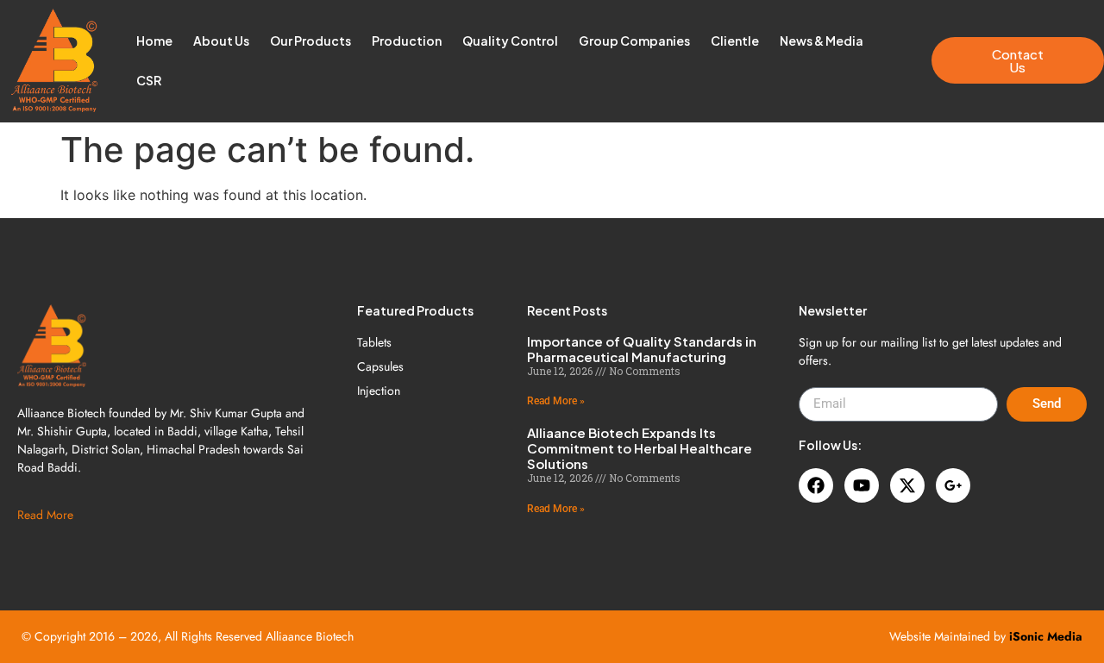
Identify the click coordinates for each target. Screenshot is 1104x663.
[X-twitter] (907, 485)
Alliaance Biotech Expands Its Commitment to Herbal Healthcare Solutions (639, 448)
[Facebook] (816, 485)
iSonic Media (1045, 636)
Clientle (735, 40)
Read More (45, 514)
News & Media (821, 40)
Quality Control (510, 40)
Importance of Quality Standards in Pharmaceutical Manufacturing (641, 349)
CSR (148, 80)
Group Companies (634, 40)
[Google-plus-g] (953, 485)
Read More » (556, 401)
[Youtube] (861, 485)
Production (407, 40)
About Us (221, 40)
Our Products (310, 40)
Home (154, 40)
